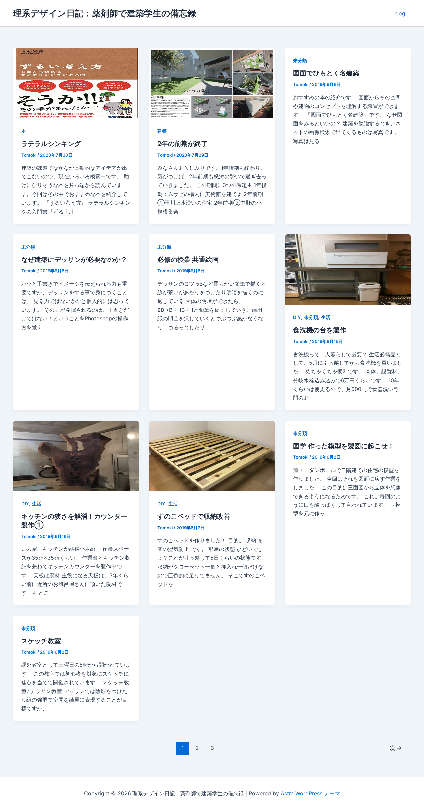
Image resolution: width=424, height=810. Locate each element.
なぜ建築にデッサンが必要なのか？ (74, 259)
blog (399, 13)
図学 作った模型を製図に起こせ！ (343, 446)
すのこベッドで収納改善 (193, 516)
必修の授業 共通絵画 (188, 259)
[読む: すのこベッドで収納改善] (212, 455)
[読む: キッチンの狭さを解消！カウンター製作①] (76, 455)
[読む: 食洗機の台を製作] (348, 269)
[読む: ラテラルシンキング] (76, 82)
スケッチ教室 (41, 641)
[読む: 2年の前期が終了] (212, 82)
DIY (297, 317)
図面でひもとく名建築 (326, 73)
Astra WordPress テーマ (310, 793)
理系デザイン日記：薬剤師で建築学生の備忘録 (104, 13)
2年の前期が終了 (182, 144)
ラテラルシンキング (51, 144)
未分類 (300, 60)
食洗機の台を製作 (319, 330)
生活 (325, 317)
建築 (162, 131)
